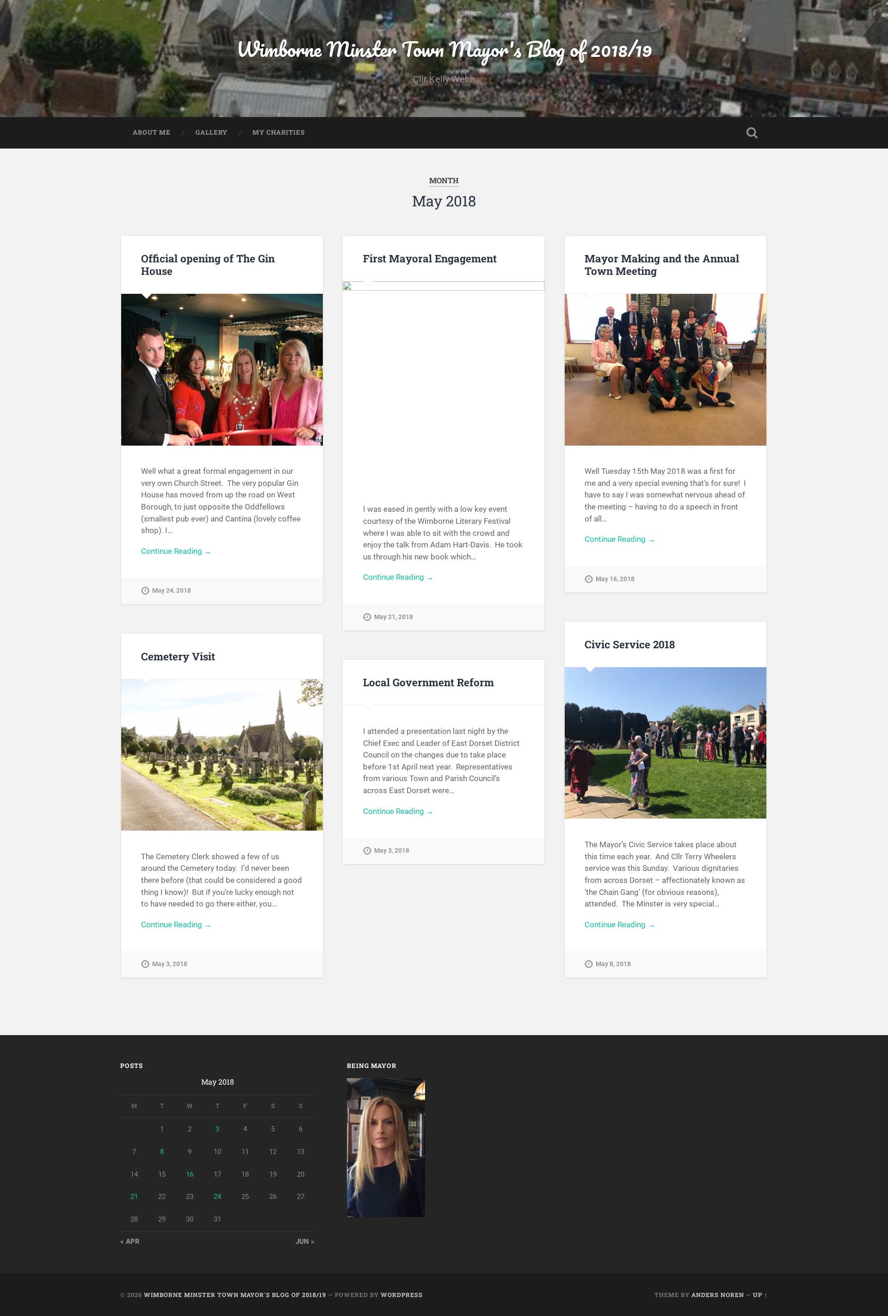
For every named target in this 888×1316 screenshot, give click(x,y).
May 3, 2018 (169, 964)
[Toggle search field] (752, 133)
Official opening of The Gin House (208, 264)
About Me (152, 132)
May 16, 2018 (615, 579)
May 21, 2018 (393, 617)
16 (189, 1174)
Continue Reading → (176, 551)
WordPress (402, 1294)
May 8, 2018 (613, 964)
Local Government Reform (428, 682)
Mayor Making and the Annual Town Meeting (662, 264)
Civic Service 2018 (630, 644)
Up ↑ (760, 1294)
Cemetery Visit (178, 656)
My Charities (279, 132)
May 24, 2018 (171, 591)
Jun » (305, 1241)
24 (217, 1196)
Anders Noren (717, 1294)
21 (134, 1196)
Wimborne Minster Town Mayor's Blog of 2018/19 (444, 48)
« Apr (130, 1241)
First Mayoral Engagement (430, 258)
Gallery (212, 132)
